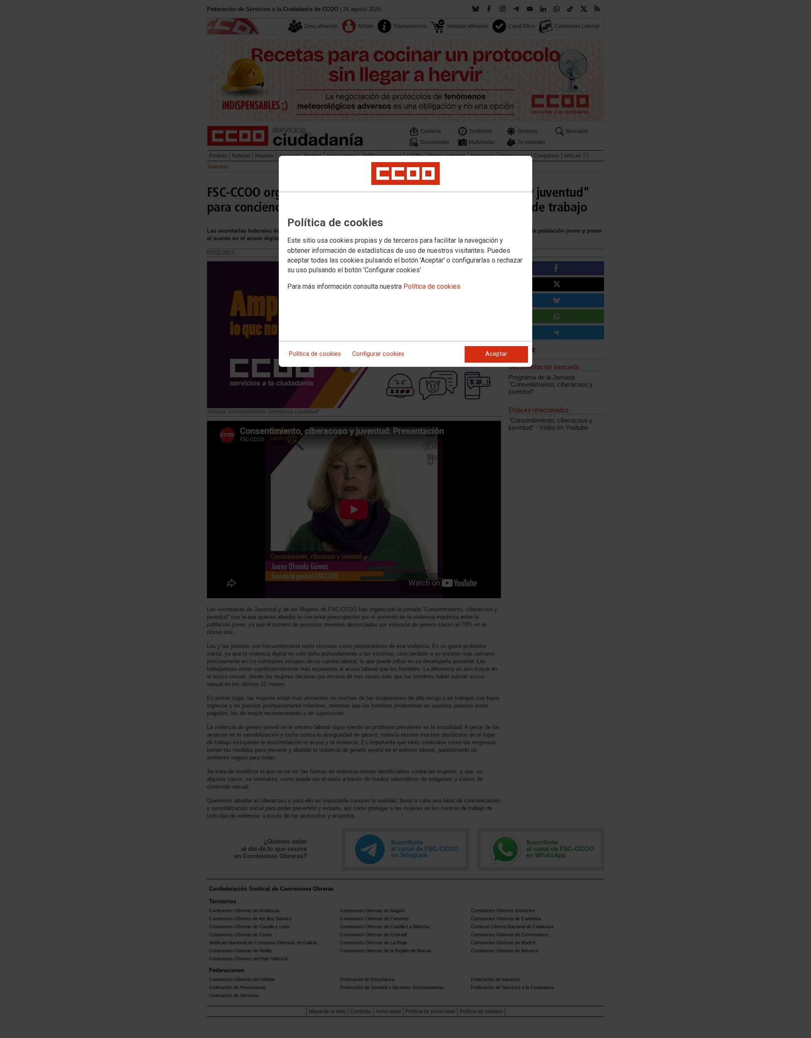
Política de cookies (431, 286)
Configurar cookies (378, 354)
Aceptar (496, 354)
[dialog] (405, 261)
